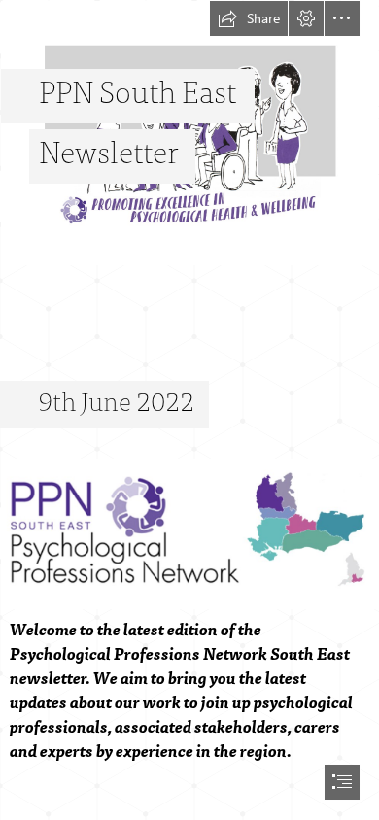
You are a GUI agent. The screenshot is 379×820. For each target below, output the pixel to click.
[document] (189, 410)
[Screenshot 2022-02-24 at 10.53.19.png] (189, 533)
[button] (249, 18)
